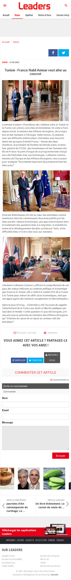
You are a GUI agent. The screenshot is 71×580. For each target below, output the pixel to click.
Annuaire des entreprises (50, 555)
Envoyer (60, 455)
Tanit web (54, 574)
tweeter (63, 52)
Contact (43, 562)
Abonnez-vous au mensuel (50, 565)
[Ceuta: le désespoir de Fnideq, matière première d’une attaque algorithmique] (26, 478)
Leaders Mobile (8, 565)
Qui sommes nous (8, 562)
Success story (41, 540)
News (16, 41)
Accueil (5, 41)
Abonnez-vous (53, 357)
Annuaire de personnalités (12, 559)
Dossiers (20, 540)
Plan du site (44, 559)
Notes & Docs (44, 15)
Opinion (29, 15)
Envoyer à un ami (26, 332)
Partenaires (10, 540)
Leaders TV (29, 540)
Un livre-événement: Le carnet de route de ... (50, 504)
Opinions (51, 540)
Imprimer (52, 332)
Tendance (60, 540)
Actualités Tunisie (8, 555)
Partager (53, 52)
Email (5, 410)
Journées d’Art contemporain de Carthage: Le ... (17, 505)
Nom (5, 398)
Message (7, 422)
